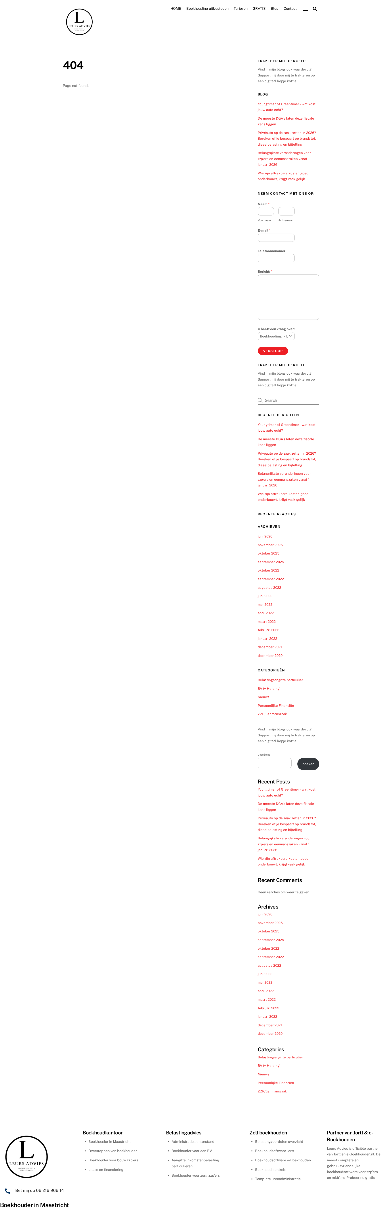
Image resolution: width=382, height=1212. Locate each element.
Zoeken (264, 755)
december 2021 (270, 647)
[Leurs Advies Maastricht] (79, 35)
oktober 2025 (268, 553)
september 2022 (271, 579)
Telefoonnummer (271, 251)
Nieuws (263, 697)
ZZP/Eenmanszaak (272, 714)
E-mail (264, 230)
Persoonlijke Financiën (276, 705)
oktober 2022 (268, 570)
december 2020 (270, 655)
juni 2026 (265, 536)
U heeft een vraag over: (276, 329)
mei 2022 (265, 604)
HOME (175, 8)
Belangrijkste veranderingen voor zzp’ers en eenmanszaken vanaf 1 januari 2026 (284, 158)
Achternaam (286, 220)
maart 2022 (267, 621)
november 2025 (270, 545)
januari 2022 (267, 638)
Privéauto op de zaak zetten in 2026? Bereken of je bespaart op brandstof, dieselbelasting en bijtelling (287, 138)
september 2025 (271, 562)
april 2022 (266, 613)
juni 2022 (265, 596)
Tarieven (241, 8)
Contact (290, 8)
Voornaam (264, 220)
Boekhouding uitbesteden (207, 8)
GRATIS (259, 8)
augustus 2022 (269, 587)
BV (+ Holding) (269, 688)
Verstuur (273, 351)
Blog (275, 8)
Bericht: (265, 271)
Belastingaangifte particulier (280, 680)
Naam (263, 204)
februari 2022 (268, 630)
